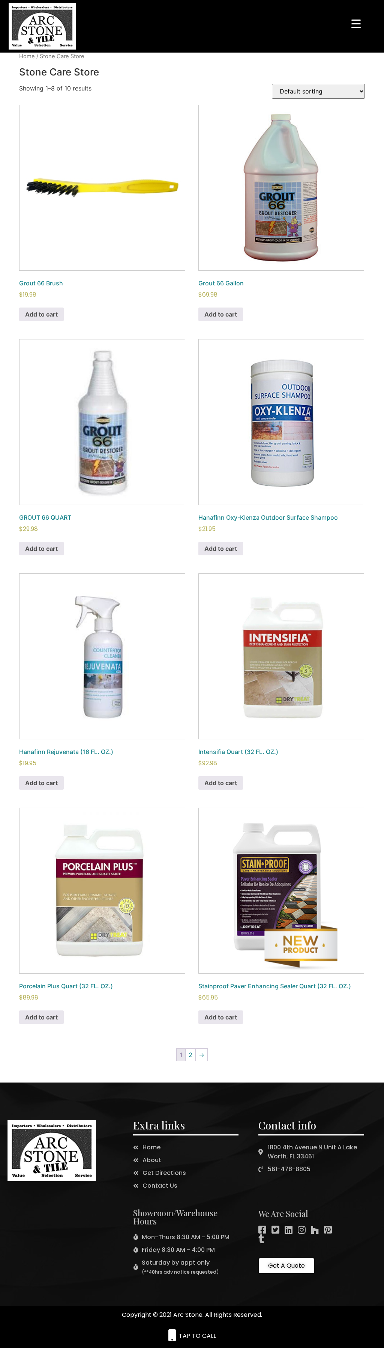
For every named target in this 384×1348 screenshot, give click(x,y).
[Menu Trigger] (356, 23)
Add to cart (41, 314)
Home (27, 56)
